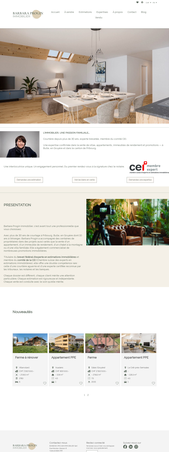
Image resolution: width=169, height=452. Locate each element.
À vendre (69, 12)
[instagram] (136, 447)
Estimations (85, 12)
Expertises (102, 12)
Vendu (98, 17)
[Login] (142, 2)
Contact (132, 12)
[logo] (28, 14)
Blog (143, 12)
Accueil (55, 12)
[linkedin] (131, 447)
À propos (118, 12)
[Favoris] (137, 2)
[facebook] (125, 447)
